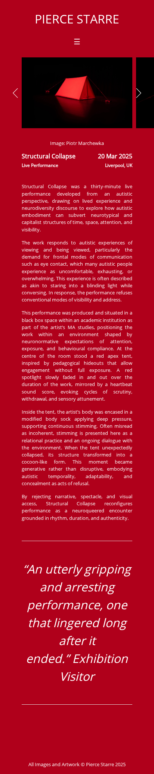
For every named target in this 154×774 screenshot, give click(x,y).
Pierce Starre (77, 19)
